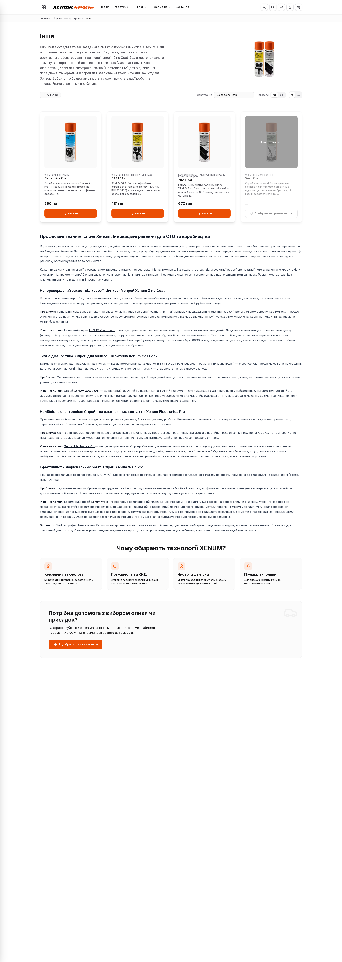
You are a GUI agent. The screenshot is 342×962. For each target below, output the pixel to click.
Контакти (182, 7)
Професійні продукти (67, 18)
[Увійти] (264, 7)
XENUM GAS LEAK (86, 390)
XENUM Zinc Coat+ (102, 330)
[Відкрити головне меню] (44, 7)
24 (281, 94)
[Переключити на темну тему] (290, 7)
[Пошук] (272, 7)
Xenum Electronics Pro (79, 446)
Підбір (105, 7)
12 (274, 94)
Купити (73, 213)
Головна (45, 18)
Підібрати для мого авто (78, 644)
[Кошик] (298, 7)
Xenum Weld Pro (102, 502)
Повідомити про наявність (273, 213)
